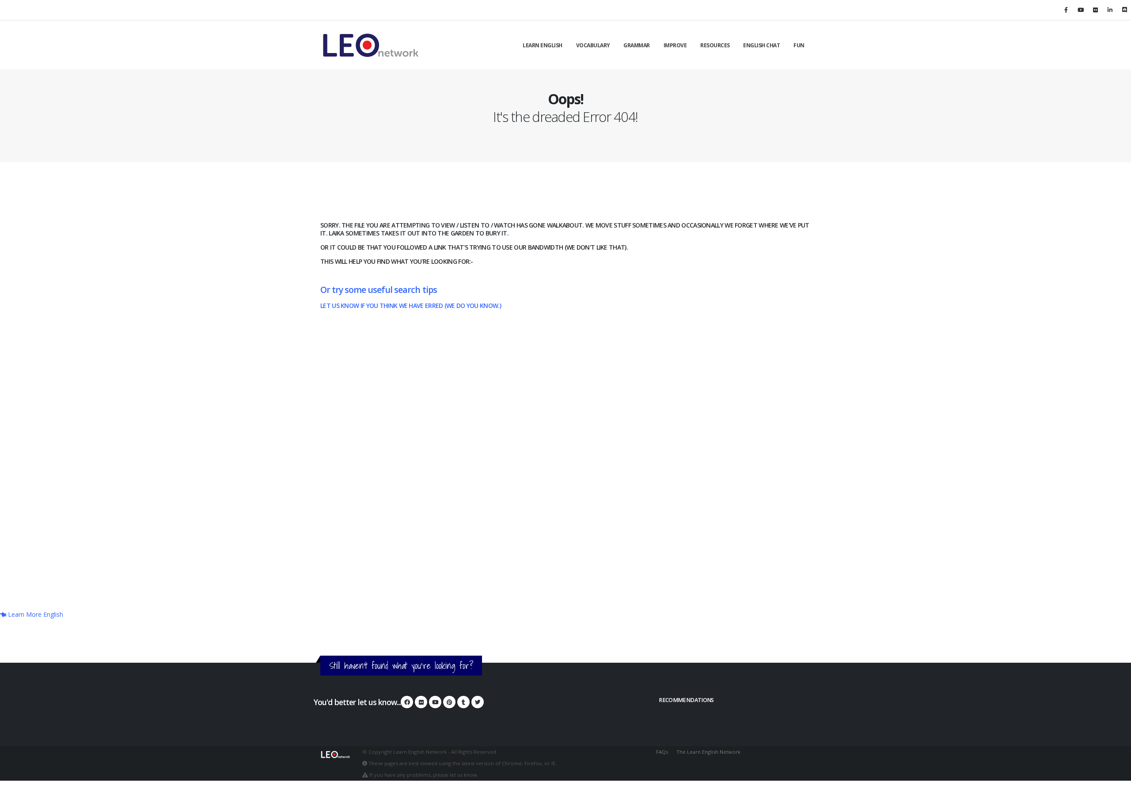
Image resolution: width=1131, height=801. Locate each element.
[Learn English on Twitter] (477, 702)
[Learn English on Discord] (1124, 10)
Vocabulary (593, 45)
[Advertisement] (565, 475)
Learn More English (34, 614)
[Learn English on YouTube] (1080, 10)
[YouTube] (435, 702)
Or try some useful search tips (378, 290)
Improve (675, 45)
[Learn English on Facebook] (1066, 10)
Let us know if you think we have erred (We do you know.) (410, 305)
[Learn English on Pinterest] (449, 702)
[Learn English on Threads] (463, 702)
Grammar (636, 45)
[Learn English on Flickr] (1095, 10)
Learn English (542, 45)
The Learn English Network (708, 751)
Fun (799, 45)
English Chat (761, 45)
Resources (715, 45)
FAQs (662, 751)
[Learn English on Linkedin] (1110, 10)
